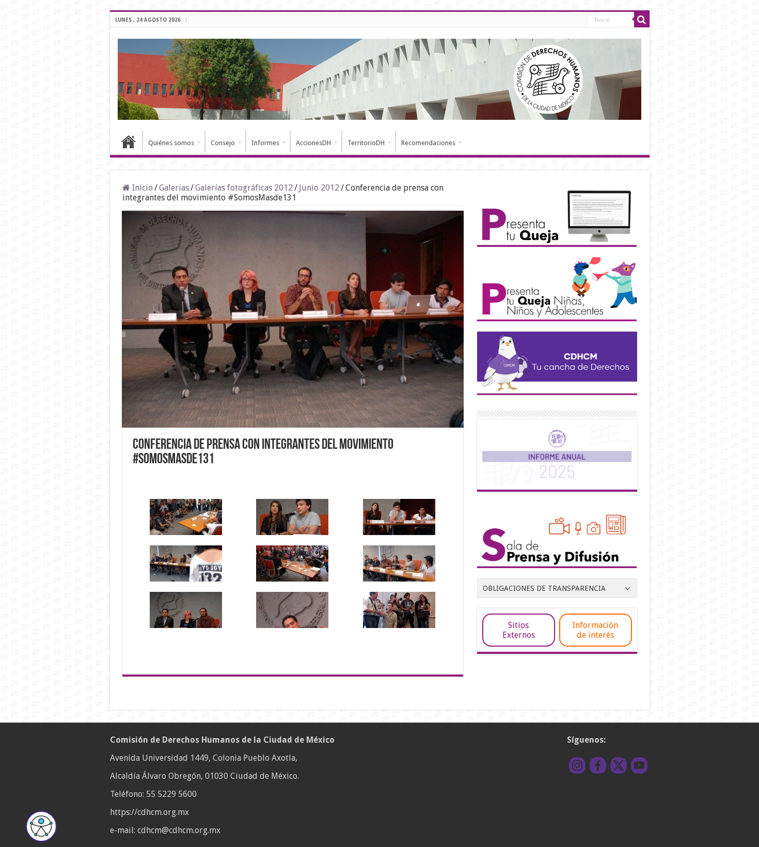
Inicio (128, 141)
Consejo (223, 143)
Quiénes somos (171, 143)
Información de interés (595, 630)
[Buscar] (642, 19)
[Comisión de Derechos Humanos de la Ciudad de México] (380, 77)
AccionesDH (313, 143)
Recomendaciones (428, 143)
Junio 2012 (319, 188)
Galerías (174, 188)
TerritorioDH (366, 143)
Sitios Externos (518, 630)
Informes (265, 143)
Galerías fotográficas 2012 (244, 188)
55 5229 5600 (171, 794)
